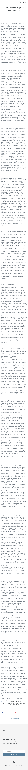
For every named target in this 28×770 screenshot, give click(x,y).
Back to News (15, 718)
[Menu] (25, 2)
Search (4, 730)
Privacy (4, 733)
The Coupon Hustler (11, 765)
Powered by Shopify (20, 765)
